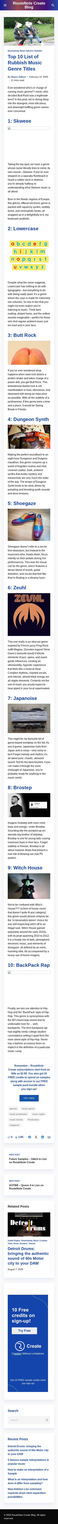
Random (38, 51)
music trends (16, 1119)
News (16, 1243)
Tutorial (31, 1243)
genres (13, 1108)
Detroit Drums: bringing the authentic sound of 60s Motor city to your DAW (28, 1450)
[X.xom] (36, 1137)
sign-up (31, 1089)
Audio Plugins (14, 1240)
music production (18, 1114)
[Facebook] (29, 1137)
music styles (38, 1114)
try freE (29, 1098)
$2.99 (23, 1073)
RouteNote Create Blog (29, 5)
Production (33, 1119)
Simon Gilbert (18, 77)
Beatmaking (13, 51)
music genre (28, 1108)
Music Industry (26, 51)
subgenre (14, 1125)
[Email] (49, 1137)
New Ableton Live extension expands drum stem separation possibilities (27, 1493)
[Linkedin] (42, 1137)
